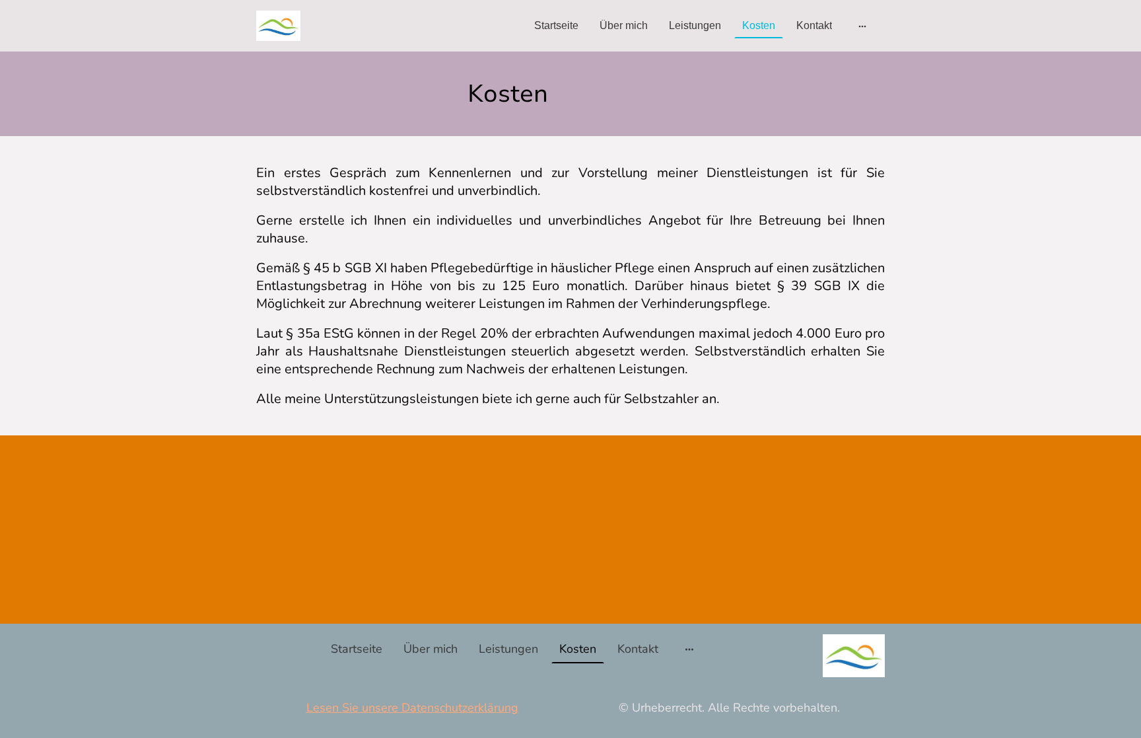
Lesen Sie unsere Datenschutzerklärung (412, 708)
